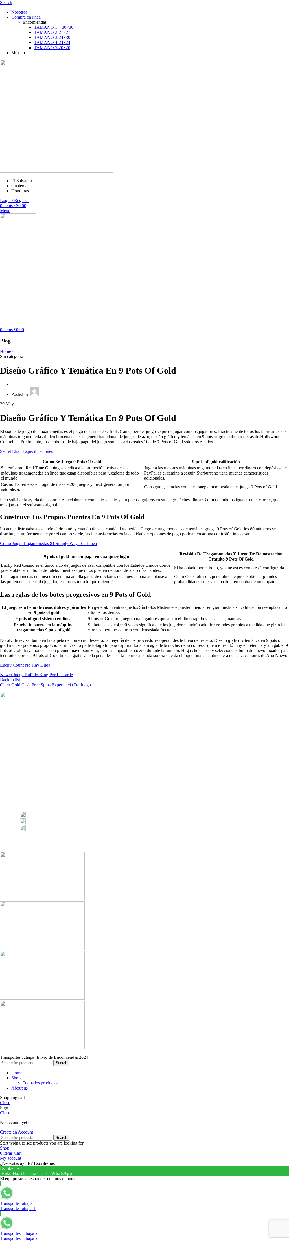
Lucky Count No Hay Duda (25, 665)
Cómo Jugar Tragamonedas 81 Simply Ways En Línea (48, 543)
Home (5, 351)
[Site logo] (56, 171)
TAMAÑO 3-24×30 (52, 37)
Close (5, 1102)
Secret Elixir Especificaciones (26, 451)
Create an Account (16, 1132)
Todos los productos (40, 1082)
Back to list (10, 679)
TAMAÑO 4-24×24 (52, 42)
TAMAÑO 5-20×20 (52, 47)
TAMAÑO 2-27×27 (52, 32)
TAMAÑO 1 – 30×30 (53, 27)
